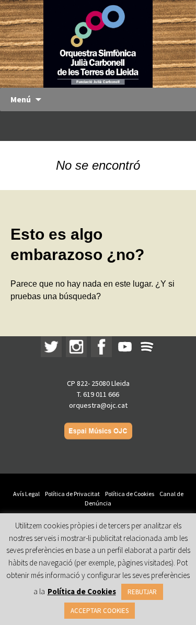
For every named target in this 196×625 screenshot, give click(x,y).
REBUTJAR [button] (142, 591)
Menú (20, 99)
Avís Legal (26, 494)
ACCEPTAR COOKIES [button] (100, 610)
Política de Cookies (129, 494)
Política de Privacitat (72, 494)
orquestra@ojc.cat (98, 405)
